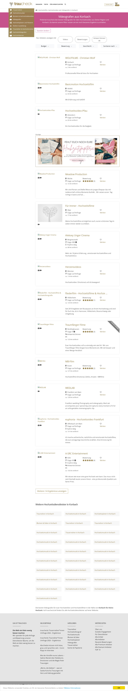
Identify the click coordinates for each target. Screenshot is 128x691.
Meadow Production (76, 174)
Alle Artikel (99, 637)
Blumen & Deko (73, 637)
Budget (44, 46)
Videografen (72, 642)
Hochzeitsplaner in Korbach (105, 514)
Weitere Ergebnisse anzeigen (51, 491)
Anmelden (109, 4)
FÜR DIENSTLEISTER (56, 4)
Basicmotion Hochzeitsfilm (79, 84)
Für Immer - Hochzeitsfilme (79, 205)
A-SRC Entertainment (76, 453)
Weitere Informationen (72, 688)
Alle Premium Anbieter (103, 644)
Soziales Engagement (103, 632)
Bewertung (65, 46)
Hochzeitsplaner (74, 640)
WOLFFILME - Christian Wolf (80, 58)
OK (119, 688)
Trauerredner (73, 645)
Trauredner (72, 629)
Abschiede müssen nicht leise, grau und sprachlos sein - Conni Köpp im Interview (52, 648)
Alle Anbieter (100, 639)
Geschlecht (87, 46)
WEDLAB (70, 387)
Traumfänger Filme (75, 324)
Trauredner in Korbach (45, 514)
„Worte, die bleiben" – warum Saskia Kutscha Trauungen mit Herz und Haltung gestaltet (51, 670)
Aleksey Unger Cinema (77, 235)
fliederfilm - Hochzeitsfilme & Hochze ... (86, 293)
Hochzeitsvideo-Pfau (76, 110)
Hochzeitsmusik (74, 634)
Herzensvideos (73, 266)
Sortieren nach (109, 46)
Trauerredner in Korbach (75, 532)
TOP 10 (97, 650)
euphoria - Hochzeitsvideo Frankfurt (84, 419)
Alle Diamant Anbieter (103, 647)
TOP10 (46, 4)
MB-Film (69, 361)
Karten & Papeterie (75, 648)
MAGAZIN (39, 4)
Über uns (98, 629)
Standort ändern (43, 31)
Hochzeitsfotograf (74, 632)
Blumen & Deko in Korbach (47, 523)
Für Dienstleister (101, 634)
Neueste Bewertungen (103, 642)
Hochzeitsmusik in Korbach (76, 514)
